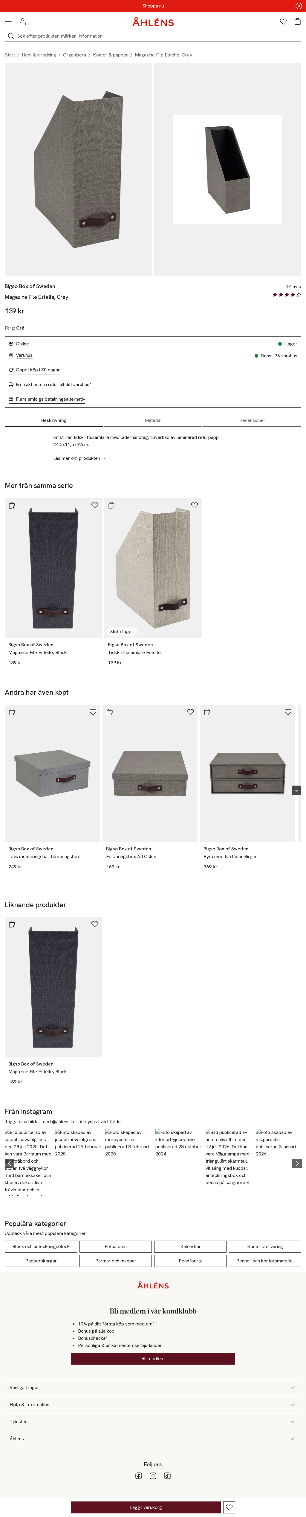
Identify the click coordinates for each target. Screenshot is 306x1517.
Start (10, 55)
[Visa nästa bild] (294, 790)
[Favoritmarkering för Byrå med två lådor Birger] (288, 712)
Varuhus (24, 355)
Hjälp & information (29, 1404)
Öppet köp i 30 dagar (38, 370)
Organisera (74, 55)
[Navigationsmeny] (8, 21)
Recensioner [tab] (252, 420)
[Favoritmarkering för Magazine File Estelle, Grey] (229, 1507)
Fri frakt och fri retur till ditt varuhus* (53, 385)
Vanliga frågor (24, 1387)
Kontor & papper (110, 55)
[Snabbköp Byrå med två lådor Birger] (207, 712)
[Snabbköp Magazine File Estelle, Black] (12, 505)
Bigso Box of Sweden (30, 286)
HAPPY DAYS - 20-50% (153, 6)
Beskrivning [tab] (54, 420)
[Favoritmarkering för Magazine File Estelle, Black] (95, 505)
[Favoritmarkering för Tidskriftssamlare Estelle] (194, 505)
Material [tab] (153, 420)
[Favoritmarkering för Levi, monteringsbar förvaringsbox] (93, 712)
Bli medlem (153, 1358)
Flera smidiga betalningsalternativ (50, 399)
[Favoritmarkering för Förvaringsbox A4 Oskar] (190, 712)
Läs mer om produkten (76, 458)
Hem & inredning (39, 55)
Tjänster (18, 1421)
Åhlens (17, 1438)
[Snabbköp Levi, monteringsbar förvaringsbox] (12, 712)
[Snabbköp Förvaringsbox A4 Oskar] (109, 712)
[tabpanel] (153, 445)
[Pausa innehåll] (299, 6)
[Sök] (11, 35)
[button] (28, 1162)
